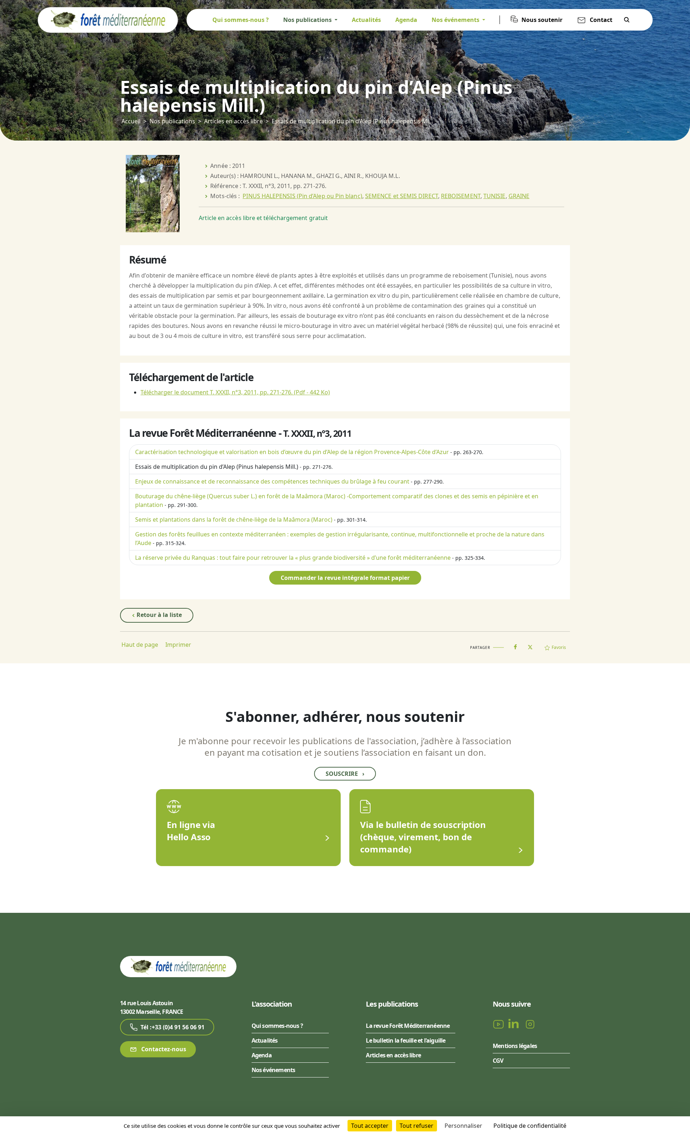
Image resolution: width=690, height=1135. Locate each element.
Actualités (366, 20)
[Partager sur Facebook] (515, 645)
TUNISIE (494, 196)
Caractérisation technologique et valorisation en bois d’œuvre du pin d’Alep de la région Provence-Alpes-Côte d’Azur (292, 452)
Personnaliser (463, 1126)
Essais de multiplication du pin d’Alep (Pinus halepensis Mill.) (216, 467)
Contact (601, 20)
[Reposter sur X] (530, 645)
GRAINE (519, 196)
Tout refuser (416, 1126)
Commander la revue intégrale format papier (345, 578)
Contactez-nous (163, 1049)
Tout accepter (369, 1126)
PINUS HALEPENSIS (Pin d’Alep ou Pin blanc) (302, 196)
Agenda (406, 20)
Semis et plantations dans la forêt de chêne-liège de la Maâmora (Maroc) (233, 519)
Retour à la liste (158, 615)
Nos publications (172, 121)
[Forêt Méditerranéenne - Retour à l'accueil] (108, 19)
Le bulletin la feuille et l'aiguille (405, 1040)
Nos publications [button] (308, 20)
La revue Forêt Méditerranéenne (408, 1026)
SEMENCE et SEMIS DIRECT (401, 196)
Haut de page (139, 645)
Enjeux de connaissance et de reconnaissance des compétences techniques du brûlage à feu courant (272, 481)
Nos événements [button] (456, 20)
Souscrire (345, 774)
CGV (498, 1061)
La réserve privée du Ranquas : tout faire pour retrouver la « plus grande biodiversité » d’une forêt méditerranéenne (293, 558)
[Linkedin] (515, 1024)
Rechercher (627, 19)
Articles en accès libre (233, 121)
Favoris (559, 647)
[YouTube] (499, 1024)
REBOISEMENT (460, 196)
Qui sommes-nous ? (240, 20)
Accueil (131, 121)
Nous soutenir (541, 20)
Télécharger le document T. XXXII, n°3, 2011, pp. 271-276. (235, 392)
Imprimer (178, 645)
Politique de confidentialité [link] (529, 1126)
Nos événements (273, 1070)
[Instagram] (530, 1024)
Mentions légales (515, 1046)
